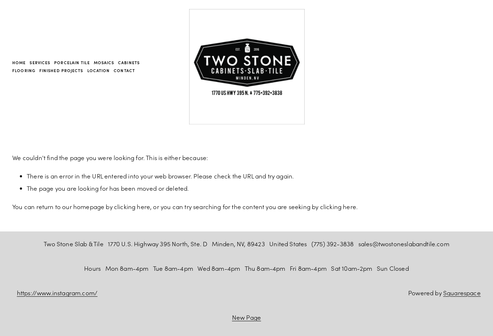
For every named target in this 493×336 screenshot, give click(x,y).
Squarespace (462, 293)
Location (98, 70)
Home (19, 62)
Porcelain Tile (72, 62)
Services (40, 62)
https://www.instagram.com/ (57, 293)
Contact (124, 70)
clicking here (132, 207)
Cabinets (129, 62)
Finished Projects (61, 70)
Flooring (23, 70)
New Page (246, 317)
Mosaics (104, 62)
